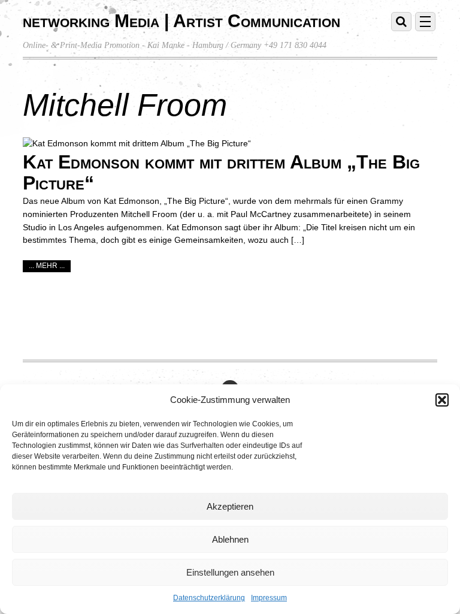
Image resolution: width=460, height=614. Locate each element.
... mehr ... (47, 265)
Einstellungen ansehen (230, 572)
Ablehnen (230, 539)
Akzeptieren (230, 506)
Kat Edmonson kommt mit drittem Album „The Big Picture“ (221, 172)
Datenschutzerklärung (209, 598)
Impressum (269, 598)
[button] (442, 400)
